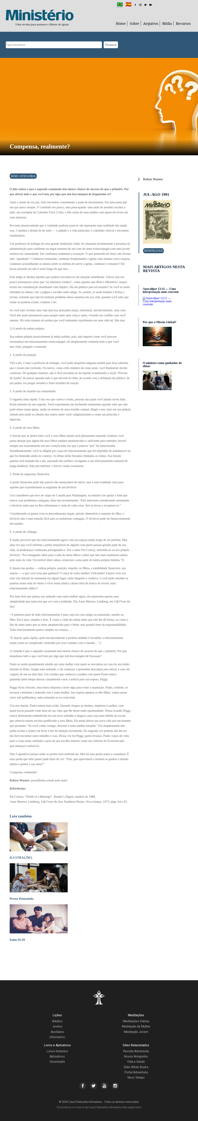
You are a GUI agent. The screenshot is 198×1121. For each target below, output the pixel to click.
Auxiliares (57, 1032)
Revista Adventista (136, 1051)
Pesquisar (110, 44)
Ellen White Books (136, 1067)
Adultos (57, 1021)
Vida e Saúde (136, 1061)
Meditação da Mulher (136, 1026)
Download (153, 250)
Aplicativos (57, 1056)
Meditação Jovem (136, 1032)
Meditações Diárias (136, 1021)
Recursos (183, 23)
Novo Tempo (136, 1077)
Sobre (134, 23)
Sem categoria (23, 176)
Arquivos (150, 23)
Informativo (57, 1037)
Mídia (167, 23)
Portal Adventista (136, 1072)
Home (121, 23)
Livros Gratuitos (57, 1051)
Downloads (57, 1061)
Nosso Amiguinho (136, 1056)
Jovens (57, 1026)
